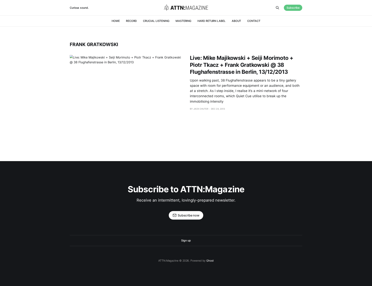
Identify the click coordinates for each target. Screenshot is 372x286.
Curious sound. (79, 7)
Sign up (186, 240)
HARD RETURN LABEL (211, 20)
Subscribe (293, 7)
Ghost (210, 260)
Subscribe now (188, 215)
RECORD (131, 20)
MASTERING (183, 20)
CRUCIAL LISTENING (156, 20)
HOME (116, 20)
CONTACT (253, 20)
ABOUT (236, 20)
